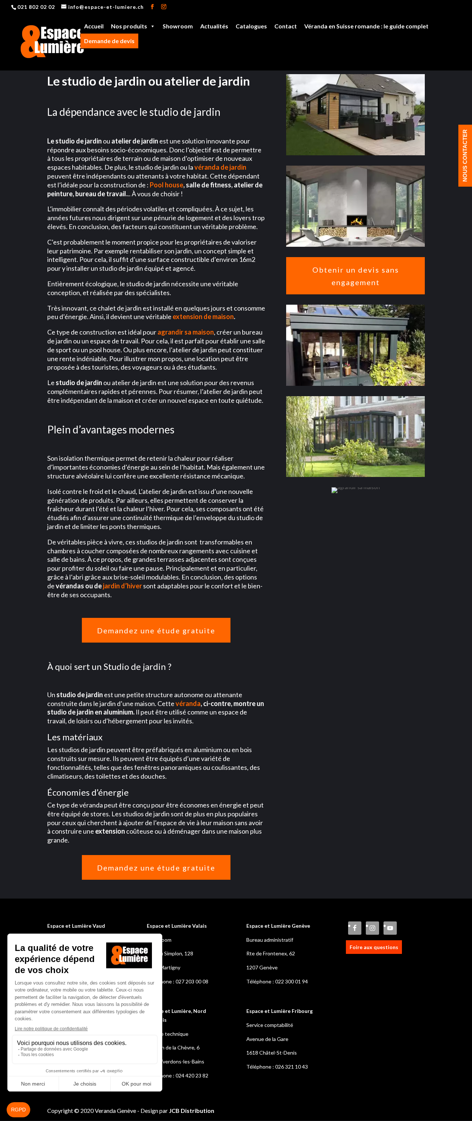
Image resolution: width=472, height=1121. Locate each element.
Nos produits (129, 26)
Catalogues (251, 26)
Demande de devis (109, 40)
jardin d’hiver (123, 586)
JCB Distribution (191, 1110)
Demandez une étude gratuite (156, 630)
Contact (285, 26)
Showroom (178, 26)
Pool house (166, 185)
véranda (188, 703)
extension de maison (203, 316)
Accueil (94, 26)
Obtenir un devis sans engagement (355, 276)
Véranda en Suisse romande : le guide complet (366, 26)
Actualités (214, 26)
